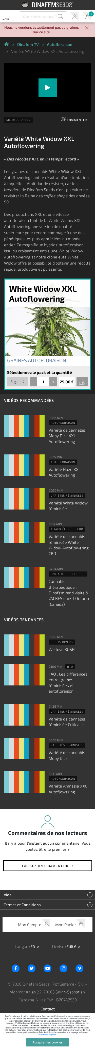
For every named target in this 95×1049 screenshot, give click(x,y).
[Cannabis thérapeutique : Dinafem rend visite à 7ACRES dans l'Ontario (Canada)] (24, 577)
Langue (22, 946)
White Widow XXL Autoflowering (43, 293)
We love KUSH (62, 649)
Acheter (82, 381)
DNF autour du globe (68, 574)
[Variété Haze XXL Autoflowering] (24, 465)
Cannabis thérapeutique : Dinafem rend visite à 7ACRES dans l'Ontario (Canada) (69, 593)
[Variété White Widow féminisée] (24, 499)
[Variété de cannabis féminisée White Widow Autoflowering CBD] (24, 532)
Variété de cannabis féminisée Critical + (67, 721)
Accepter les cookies (47, 1042)
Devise (58, 946)
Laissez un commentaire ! (47, 865)
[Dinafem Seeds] (47, 4)
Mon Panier (87, 16)
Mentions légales (47, 1034)
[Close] (87, 28)
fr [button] (33, 946)
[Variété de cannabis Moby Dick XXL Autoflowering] (24, 426)
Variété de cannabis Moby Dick (67, 755)
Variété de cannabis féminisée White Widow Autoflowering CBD (69, 545)
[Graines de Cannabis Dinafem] (6, 44)
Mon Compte (74, 16)
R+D (70, 666)
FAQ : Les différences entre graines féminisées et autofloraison (68, 682)
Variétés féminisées (67, 495)
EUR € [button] (72, 946)
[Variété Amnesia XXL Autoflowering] (24, 782)
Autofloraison (18, 119)
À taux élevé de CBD (67, 529)
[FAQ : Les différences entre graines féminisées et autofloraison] (24, 675)
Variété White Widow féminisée (68, 505)
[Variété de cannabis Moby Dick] (24, 748)
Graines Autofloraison (36, 360)
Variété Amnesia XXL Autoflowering (68, 788)
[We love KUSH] (24, 645)
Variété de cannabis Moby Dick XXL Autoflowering (67, 436)
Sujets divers (62, 642)
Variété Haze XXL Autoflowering (65, 472)
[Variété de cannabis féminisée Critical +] (24, 715)
